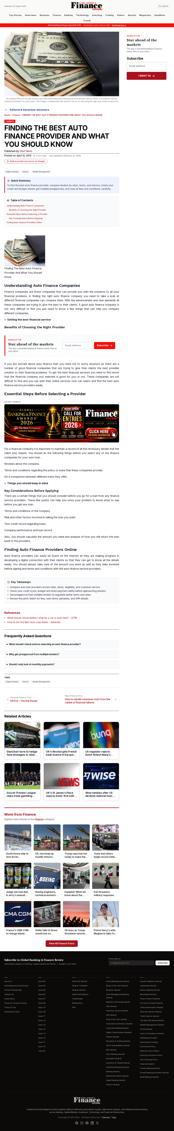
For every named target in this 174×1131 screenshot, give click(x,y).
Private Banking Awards (150, 1068)
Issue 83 (41, 990)
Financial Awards (147, 1064)
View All (41, 1051)
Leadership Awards (148, 986)
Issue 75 (41, 1025)
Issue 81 (41, 999)
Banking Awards (113, 1072)
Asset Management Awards (117, 981)
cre (13, 523)
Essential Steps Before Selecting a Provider (27, 214)
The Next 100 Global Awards (152, 1020)
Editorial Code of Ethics (149, 1051)
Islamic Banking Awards (150, 990)
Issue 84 (41, 986)
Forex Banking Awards (115, 1054)
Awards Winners (79, 990)
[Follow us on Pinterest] (76, 1122)
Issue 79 (41, 1007)
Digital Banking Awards (115, 1080)
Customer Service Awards (117, 1011)
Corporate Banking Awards (117, 1028)
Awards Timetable (80, 986)
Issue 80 (41, 1003)
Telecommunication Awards (151, 1007)
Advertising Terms (12, 1012)
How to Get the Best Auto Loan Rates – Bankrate (33, 622)
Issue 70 (41, 1047)
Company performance (18, 530)
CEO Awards (111, 1006)
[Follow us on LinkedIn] (92, 1122)
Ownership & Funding (149, 1042)
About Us (8, 981)
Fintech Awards (112, 1037)
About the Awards (79, 981)
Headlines (159, 15)
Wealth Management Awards (152, 1025)
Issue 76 (41, 1020)
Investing (97, 15)
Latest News (9, 999)
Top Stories (15, 15)
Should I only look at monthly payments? (32, 664)
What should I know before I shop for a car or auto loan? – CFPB (42, 618)
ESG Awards (111, 1050)
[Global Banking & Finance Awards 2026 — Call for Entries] (61, 423)
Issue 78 (41, 1012)
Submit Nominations (80, 994)
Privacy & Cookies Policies (15, 1003)
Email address (115, 959)
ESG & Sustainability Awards (118, 1045)
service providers (24, 385)
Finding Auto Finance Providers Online (24, 222)
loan (37, 457)
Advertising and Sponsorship (16, 986)
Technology (82, 15)
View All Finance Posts (61, 943)
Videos (121, 15)
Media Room (77, 1003)
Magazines (145, 15)
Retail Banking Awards (149, 1077)
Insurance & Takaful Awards (118, 1063)
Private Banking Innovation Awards (154, 1073)
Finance (57, 15)
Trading (109, 15)
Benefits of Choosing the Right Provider (27, 210)
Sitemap (106, 1117)
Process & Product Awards (151, 1003)
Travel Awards (146, 1029)
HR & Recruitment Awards (150, 1012)
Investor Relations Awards (151, 981)
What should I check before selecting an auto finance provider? (45, 644)
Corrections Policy (147, 1047)
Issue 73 (41, 1033)
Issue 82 (41, 994)
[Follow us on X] (97, 1122)
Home (7, 115)
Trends (87, 21)
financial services (79, 372)
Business (44, 15)
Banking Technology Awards (118, 1002)
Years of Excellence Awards (152, 1033)
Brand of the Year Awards (117, 986)
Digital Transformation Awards (119, 1032)
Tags (113, 1117)
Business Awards (113, 990)
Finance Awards (113, 1085)
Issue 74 (41, 1029)
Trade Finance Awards (149, 1016)
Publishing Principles (148, 1038)
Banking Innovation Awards (117, 1076)
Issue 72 (41, 1038)
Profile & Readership (13, 990)
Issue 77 (41, 1016)
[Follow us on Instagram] (81, 1122)
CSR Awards (111, 1015)
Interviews (31, 15)
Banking (68, 15)
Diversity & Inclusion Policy (151, 1055)
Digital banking (12, 172)
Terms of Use (10, 1007)
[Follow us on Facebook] (87, 1122)
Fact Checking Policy (149, 1060)
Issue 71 (41, 1042)
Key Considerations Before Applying (26, 218)
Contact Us (9, 994)
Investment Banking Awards (117, 1067)
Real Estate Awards (148, 994)
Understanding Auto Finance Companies (25, 206)
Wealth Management (41, 172)
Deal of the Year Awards (116, 1019)
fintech (25, 172)
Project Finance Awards (150, 999)
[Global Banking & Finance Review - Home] (87, 6)
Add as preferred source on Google (27, 161)
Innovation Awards (114, 1058)
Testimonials (77, 999)
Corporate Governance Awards (119, 1024)
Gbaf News (26, 151)
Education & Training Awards (118, 1041)
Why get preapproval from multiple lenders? (34, 654)
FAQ (74, 1007)
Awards (132, 15)
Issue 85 (41, 981)
